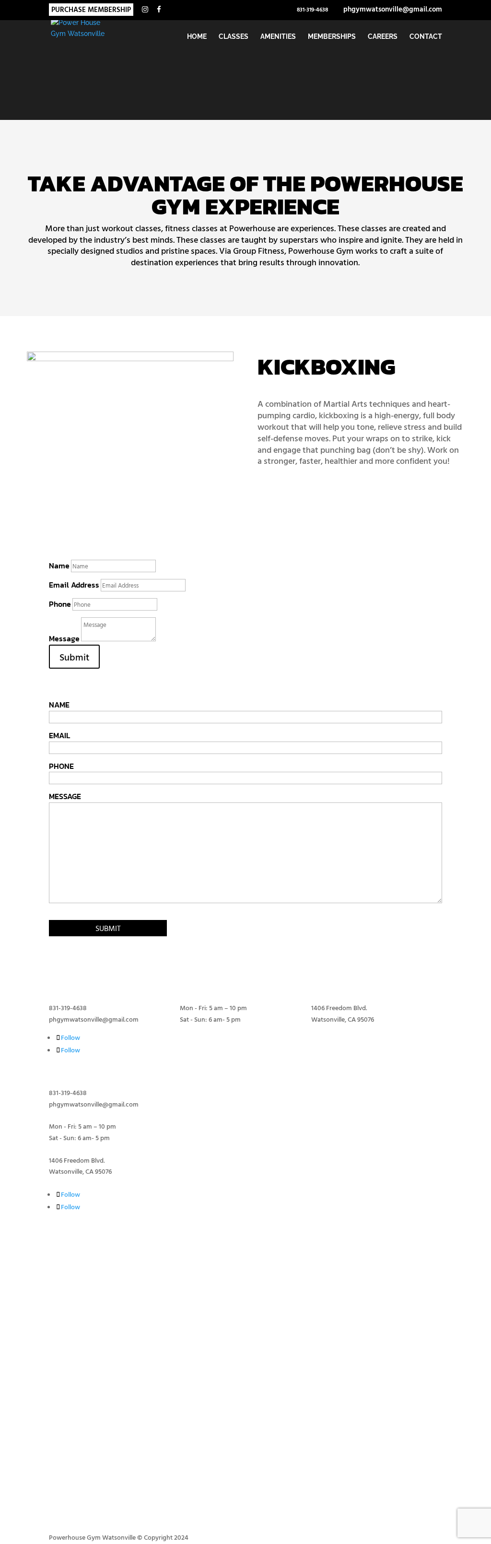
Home (197, 36)
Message (64, 638)
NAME (59, 704)
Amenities (278, 36)
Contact (425, 36)
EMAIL (59, 735)
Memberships (332, 36)
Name (59, 565)
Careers (382, 36)
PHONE (61, 766)
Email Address (74, 584)
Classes (233, 36)
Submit (74, 656)
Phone (60, 604)
